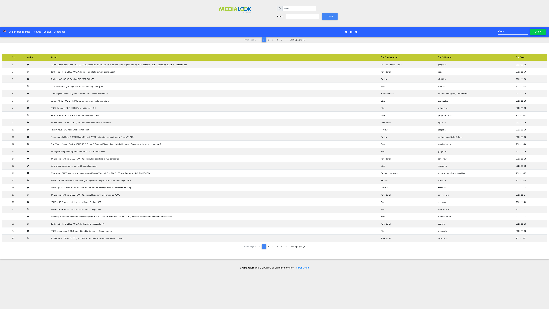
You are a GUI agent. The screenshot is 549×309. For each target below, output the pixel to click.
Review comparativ (389, 173)
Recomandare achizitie (391, 65)
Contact (47, 32)
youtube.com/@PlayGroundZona (453, 93)
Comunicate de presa (19, 32)
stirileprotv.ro (443, 195)
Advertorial (386, 72)
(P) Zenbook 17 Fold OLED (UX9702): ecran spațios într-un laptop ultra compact (87, 238)
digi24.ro (442, 122)
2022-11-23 (521, 202)
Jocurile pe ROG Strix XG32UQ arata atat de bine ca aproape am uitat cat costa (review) (91, 188)
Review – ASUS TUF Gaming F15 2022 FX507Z (72, 79)
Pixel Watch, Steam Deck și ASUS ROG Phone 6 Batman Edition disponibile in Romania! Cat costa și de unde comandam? (106, 144)
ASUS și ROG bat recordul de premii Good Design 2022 (76, 202)
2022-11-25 (521, 159)
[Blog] (28, 166)
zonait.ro (442, 188)
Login (330, 16)
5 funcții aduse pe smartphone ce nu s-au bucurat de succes (78, 151)
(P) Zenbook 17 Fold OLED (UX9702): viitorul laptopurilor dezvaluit (81, 122)
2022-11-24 (521, 188)
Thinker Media (301, 268)
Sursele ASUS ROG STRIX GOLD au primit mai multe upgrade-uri (80, 101)
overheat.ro (443, 101)
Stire (383, 86)
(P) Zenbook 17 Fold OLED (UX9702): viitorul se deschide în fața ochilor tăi (85, 159)
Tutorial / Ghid (387, 93)
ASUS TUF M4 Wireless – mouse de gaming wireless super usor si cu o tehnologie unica (91, 180)
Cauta (538, 32)
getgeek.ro (442, 108)
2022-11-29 (521, 86)
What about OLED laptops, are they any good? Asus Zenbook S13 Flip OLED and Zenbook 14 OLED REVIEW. (101, 173)
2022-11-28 (521, 137)
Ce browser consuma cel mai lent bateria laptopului (74, 166)
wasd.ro (441, 86)
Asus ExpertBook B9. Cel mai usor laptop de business (75, 115)
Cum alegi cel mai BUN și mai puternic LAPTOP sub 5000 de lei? (80, 93)
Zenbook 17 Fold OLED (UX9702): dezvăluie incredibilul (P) (78, 224)
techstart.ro (443, 231)
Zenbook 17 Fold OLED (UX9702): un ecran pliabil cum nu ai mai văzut (83, 72)
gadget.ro (442, 65)
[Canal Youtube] (28, 93)
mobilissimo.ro (444, 144)
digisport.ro (443, 238)
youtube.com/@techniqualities (451, 173)
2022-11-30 (521, 65)
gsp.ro (440, 72)
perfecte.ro (443, 159)
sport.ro (441, 224)
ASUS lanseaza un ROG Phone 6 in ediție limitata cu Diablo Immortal (82, 231)
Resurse (37, 32)
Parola (280, 16)
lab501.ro (442, 79)
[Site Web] (28, 65)
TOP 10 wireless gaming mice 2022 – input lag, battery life (77, 86)
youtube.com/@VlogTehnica (450, 137)
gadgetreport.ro (445, 115)
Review (384, 79)
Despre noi (59, 32)
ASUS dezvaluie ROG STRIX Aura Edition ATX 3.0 (73, 108)
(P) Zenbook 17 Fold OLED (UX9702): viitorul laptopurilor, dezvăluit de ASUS (85, 195)
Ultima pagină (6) (298, 40)
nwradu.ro (442, 166)
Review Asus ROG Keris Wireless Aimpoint (70, 130)
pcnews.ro (442, 202)
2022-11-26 (521, 151)
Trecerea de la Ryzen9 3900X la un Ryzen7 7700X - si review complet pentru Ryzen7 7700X (92, 137)
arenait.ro (442, 180)
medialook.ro (443, 209)
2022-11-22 (521, 238)
